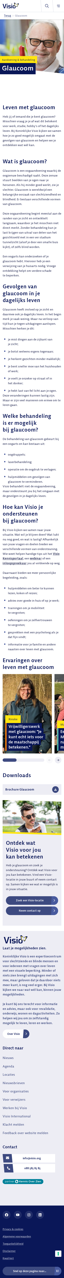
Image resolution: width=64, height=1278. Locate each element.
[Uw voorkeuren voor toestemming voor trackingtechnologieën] (58, 1254)
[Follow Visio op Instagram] (29, 1215)
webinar (36, 558)
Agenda (8, 1066)
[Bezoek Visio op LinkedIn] (40, 1215)
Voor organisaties (16, 1091)
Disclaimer (9, 1251)
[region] (32, 713)
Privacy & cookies (13, 1229)
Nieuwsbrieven (14, 1083)
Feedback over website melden (25, 1133)
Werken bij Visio (15, 1108)
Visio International (17, 1116)
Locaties (9, 1074)
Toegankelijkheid (13, 1243)
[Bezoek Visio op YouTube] (18, 1215)
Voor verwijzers (14, 1099)
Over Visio (13, 1034)
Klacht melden (13, 1124)
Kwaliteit (8, 1258)
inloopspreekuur (15, 563)
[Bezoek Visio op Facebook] (7, 1215)
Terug (7, 15)
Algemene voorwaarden (17, 1236)
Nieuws (8, 1058)
